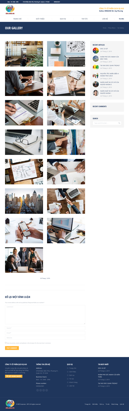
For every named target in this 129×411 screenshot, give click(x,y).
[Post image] (96, 51)
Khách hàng (73, 382)
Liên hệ (71, 386)
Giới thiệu (72, 372)
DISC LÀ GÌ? (104, 49)
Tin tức (71, 379)
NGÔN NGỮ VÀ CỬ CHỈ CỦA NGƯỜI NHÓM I (109, 92)
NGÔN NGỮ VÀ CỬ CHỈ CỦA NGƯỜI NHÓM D (109, 83)
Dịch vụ (71, 375)
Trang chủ (72, 368)
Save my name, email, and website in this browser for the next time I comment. (29, 343)
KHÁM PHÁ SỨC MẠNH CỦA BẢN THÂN (109, 58)
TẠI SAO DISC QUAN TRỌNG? (110, 65)
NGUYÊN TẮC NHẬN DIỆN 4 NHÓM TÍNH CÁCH (109, 75)
